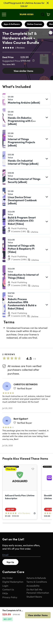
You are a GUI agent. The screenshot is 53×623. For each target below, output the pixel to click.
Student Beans (34, 596)
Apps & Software (12, 24)
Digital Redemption (12, 581)
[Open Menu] (5, 14)
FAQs (5, 593)
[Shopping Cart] (48, 14)
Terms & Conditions (36, 581)
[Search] (43, 14)
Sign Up (10, 562)
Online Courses (34, 24)
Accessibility (32, 585)
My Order (7, 577)
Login (5, 585)
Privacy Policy (9, 597)
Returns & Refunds (36, 577)
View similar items (23, 70)
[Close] (47, 3)
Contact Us (8, 589)
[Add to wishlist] (50, 32)
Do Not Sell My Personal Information (37, 591)
